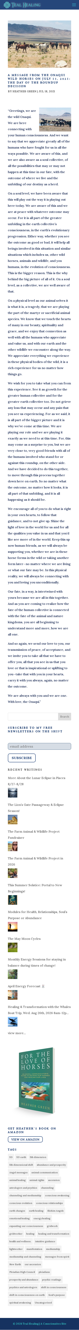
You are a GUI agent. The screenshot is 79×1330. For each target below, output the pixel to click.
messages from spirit (57, 1256)
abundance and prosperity (51, 1164)
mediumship (53, 1249)
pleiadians (44, 1271)
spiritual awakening (20, 1302)
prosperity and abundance (23, 1279)
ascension (54, 1180)
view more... (17, 1033)
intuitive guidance (45, 1241)
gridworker (15, 1233)
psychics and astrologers (23, 1287)
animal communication (44, 1172)
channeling (47, 1187)
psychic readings (51, 1279)
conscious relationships (49, 1203)
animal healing (17, 1180)
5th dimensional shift (21, 1164)
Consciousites (52, 1323)
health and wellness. (20, 1241)
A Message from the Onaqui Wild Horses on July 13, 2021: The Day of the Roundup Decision (39, 81)
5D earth (21, 1157)
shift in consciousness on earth (27, 1294)
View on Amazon (25, 1139)
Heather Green (24, 91)
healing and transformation (53, 1233)
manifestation (34, 1249)
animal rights (37, 1180)
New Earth (15, 1264)
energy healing (42, 1218)
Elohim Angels (55, 1210)
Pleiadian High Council (22, 1271)
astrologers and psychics (23, 1187)
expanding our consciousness (26, 1226)
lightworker (16, 1249)
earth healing (36, 1210)
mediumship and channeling (25, 1256)
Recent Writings (25, 769)
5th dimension (38, 1157)
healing (30, 1233)
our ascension (33, 1264)
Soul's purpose (57, 1294)
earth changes (17, 1210)
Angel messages (18, 1172)
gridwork (52, 1226)
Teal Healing (31, 1323)
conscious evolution (20, 1203)
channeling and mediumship (25, 1195)
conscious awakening (57, 1195)
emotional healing (19, 1218)
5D (11, 1157)
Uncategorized (43, 1302)
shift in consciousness (53, 1287)
